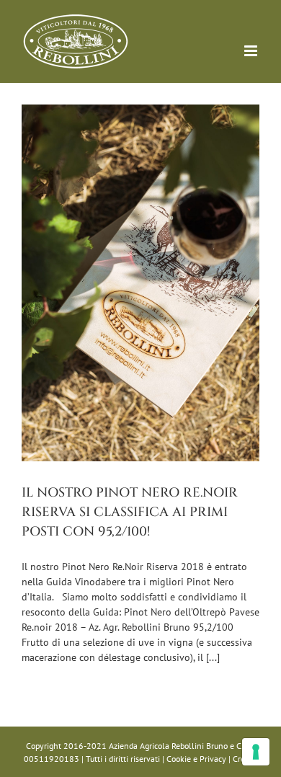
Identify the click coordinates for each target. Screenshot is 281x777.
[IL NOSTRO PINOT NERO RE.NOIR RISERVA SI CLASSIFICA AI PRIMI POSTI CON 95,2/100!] (140, 283)
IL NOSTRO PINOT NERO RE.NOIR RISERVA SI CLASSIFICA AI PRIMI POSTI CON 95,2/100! (130, 512)
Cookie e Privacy (196, 758)
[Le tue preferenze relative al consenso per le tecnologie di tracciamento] (255, 751)
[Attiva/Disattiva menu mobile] (251, 50)
